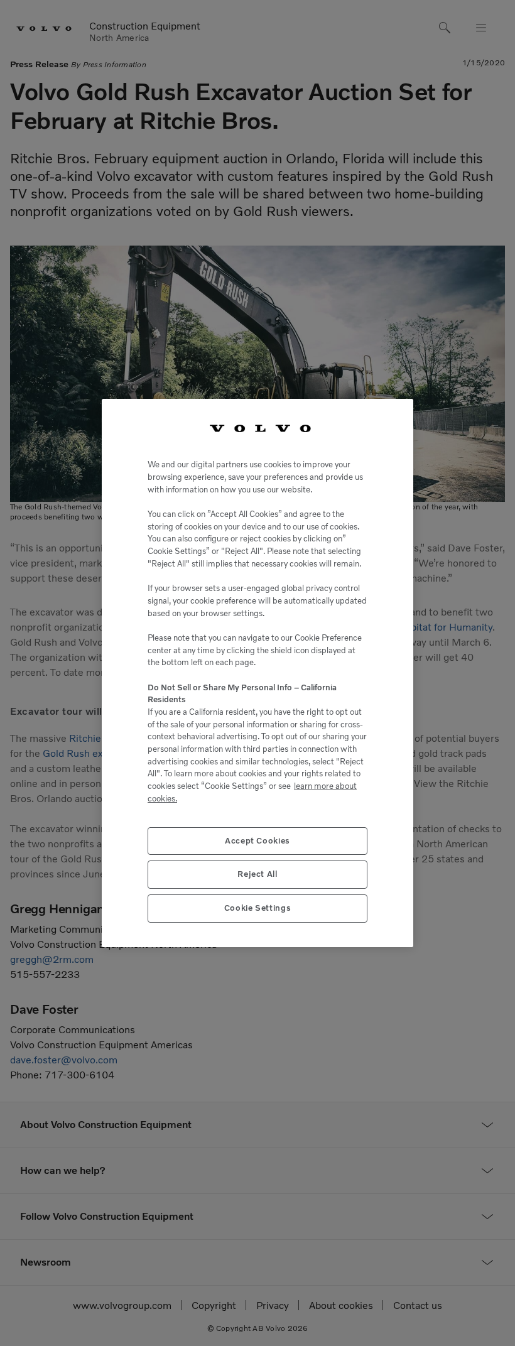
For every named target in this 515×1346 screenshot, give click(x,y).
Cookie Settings (257, 908)
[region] (257, 673)
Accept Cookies (257, 840)
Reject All (257, 874)
